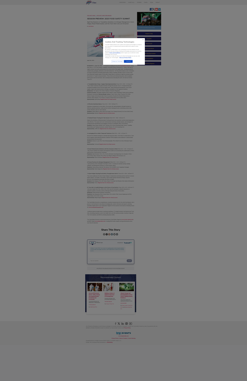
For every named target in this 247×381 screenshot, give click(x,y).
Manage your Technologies (117, 61)
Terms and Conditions (114, 52)
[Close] (143, 39)
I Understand (128, 61)
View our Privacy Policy (125, 57)
